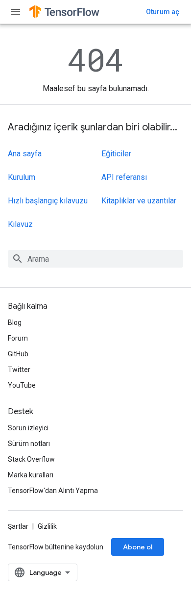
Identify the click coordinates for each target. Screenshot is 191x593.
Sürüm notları (29, 443)
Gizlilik (47, 526)
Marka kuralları (30, 475)
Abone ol (137, 547)
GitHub (18, 354)
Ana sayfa (25, 153)
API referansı (124, 177)
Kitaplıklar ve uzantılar (138, 200)
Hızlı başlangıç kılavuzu (48, 200)
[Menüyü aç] (15, 12)
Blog (15, 322)
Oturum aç (162, 12)
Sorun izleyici (28, 428)
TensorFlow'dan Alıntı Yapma (53, 490)
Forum (18, 338)
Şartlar (18, 526)
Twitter (19, 369)
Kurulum (21, 177)
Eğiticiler (116, 153)
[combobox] (95, 259)
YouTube (22, 385)
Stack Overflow (31, 459)
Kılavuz (20, 224)
